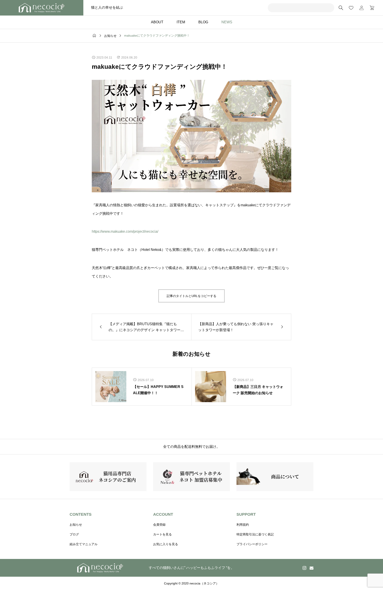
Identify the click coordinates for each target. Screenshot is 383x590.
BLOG (203, 22)
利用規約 (242, 524)
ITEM (181, 22)
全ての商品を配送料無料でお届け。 (191, 446)
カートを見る (162, 534)
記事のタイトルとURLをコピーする (191, 296)
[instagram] (304, 568)
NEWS (226, 22)
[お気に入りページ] (351, 7)
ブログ (74, 534)
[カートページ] (370, 7)
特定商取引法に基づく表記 (255, 534)
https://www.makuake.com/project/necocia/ (125, 231)
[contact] (311, 568)
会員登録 (159, 524)
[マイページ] (361, 7)
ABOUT (157, 22)
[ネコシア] (41, 7)
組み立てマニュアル (84, 544)
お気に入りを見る (165, 544)
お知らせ (76, 524)
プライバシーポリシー (252, 544)
